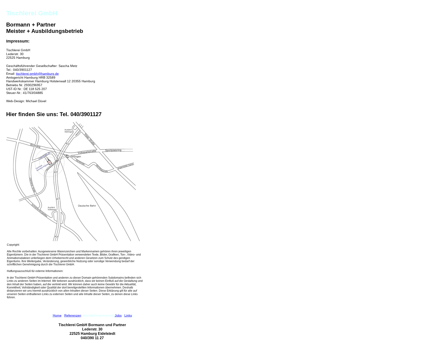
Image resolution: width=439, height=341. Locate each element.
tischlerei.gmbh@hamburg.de (37, 73)
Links (128, 315)
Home (57, 315)
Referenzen (72, 315)
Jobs (118, 315)
